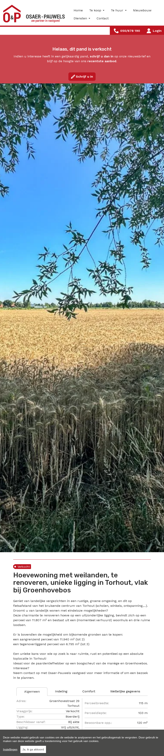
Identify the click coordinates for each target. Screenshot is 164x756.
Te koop (95, 10)
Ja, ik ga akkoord (33, 749)
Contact (103, 18)
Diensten (81, 18)
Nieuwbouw (142, 10)
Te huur (117, 10)
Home (78, 10)
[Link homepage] (35, 13)
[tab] (31, 691)
